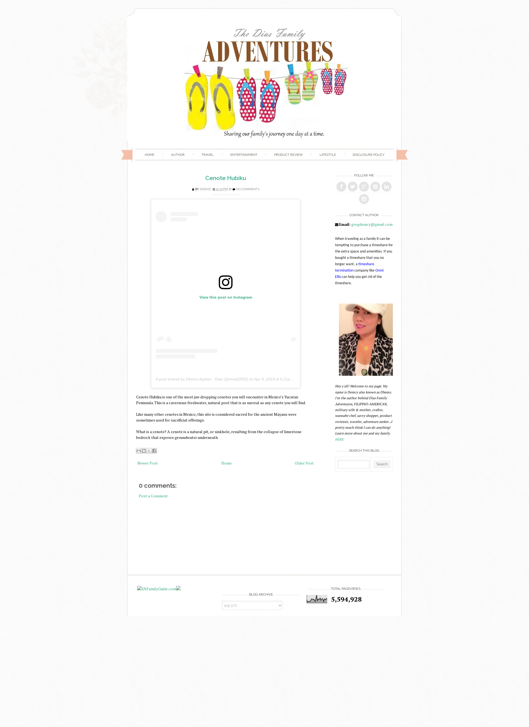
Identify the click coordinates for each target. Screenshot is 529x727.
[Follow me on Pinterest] (375, 187)
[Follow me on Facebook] (341, 187)
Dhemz (205, 189)
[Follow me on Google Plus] (364, 187)
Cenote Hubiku (225, 178)
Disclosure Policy (368, 155)
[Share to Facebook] (154, 451)
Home (149, 155)
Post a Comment (153, 495)
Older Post (304, 463)
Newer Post (147, 463)
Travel (207, 155)
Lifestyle (328, 155)
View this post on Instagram (225, 297)
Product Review (288, 155)
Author (178, 155)
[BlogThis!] (144, 451)
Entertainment (243, 155)
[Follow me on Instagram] (364, 199)
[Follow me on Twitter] (353, 187)
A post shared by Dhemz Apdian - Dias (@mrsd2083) (202, 379)
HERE (339, 439)
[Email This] (138, 451)
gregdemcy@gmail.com (372, 224)
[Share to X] (149, 451)
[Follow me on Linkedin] (387, 187)
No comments (248, 189)
